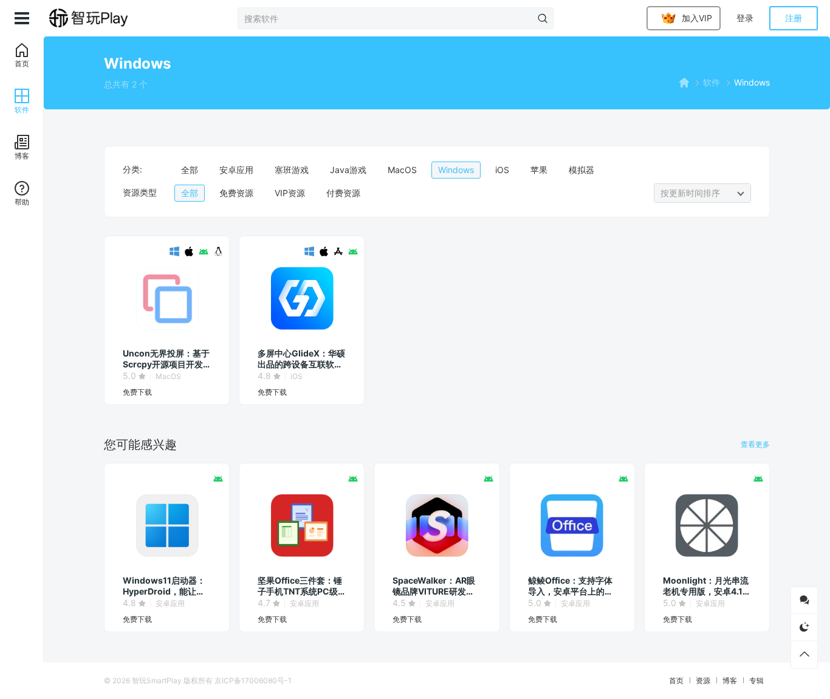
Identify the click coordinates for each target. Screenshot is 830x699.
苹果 (538, 170)
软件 (711, 82)
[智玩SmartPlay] (104, 18)
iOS (502, 170)
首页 (676, 680)
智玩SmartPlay (157, 680)
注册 (793, 18)
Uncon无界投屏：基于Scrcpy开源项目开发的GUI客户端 (166, 359)
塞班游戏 (292, 170)
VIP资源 (290, 193)
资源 (703, 680)
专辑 (756, 680)
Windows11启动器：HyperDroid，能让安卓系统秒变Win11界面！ (164, 586)
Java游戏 (348, 170)
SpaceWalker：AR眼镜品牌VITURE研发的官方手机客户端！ (434, 586)
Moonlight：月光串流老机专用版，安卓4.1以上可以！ (707, 586)
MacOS (402, 170)
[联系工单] (804, 600)
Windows (456, 170)
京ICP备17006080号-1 (253, 680)
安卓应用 (236, 170)
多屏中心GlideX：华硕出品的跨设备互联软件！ (301, 359)
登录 (744, 18)
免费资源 (236, 193)
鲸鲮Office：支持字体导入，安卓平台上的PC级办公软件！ (570, 586)
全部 (189, 170)
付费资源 (343, 193)
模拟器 (581, 170)
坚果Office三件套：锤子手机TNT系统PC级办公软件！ (300, 586)
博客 (729, 680)
